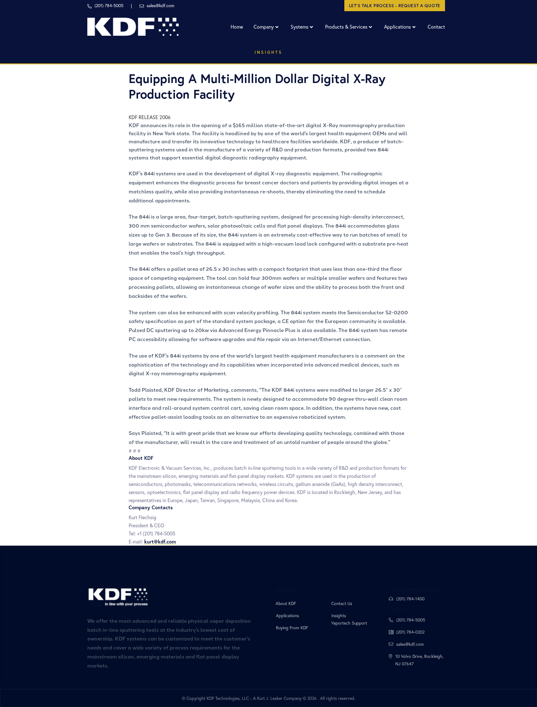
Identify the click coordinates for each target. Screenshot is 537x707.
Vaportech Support (349, 623)
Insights (268, 52)
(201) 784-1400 (410, 599)
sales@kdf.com (410, 644)
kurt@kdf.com (160, 541)
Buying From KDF (292, 628)
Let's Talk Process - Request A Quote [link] (394, 5)
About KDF (286, 603)
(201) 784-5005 (410, 620)
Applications (287, 615)
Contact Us (341, 603)
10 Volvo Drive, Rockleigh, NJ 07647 (419, 660)
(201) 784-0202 (410, 632)
